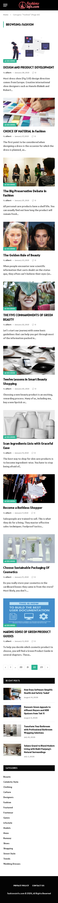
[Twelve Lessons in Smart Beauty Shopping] (29, 360)
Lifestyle (7, 822)
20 (21, 667)
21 (28, 667)
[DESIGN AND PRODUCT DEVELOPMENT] (29, 48)
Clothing (7, 787)
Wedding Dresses (11, 863)
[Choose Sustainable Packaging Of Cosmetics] (29, 548)
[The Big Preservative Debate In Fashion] (29, 172)
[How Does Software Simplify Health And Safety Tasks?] (12, 694)
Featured (8, 807)
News (6, 833)
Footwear (8, 812)
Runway (7, 838)
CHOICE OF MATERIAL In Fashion (24, 131)
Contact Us (38, 885)
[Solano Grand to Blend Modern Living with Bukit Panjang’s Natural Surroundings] (12, 750)
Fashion (7, 802)
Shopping (8, 848)
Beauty (7, 776)
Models (6, 828)
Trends (6, 858)
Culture (7, 792)
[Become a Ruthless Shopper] (29, 488)
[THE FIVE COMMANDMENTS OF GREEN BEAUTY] (29, 296)
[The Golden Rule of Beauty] (29, 236)
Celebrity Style (10, 781)
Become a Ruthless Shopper (22, 508)
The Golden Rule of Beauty (21, 255)
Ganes (6, 817)
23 (41, 667)
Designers (8, 797)
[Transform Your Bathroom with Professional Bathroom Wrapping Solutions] (12, 730)
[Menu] (5, 5)
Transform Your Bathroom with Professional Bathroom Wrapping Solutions (38, 729)
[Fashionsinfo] (29, 5)
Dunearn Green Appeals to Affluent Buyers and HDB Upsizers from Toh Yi (37, 710)
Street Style (9, 853)
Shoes (6, 843)
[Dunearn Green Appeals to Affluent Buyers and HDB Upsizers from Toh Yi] (12, 711)
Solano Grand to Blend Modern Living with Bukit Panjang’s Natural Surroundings (39, 749)
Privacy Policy (21, 885)
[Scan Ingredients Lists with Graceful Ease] (29, 424)
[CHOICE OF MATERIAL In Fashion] (29, 112)
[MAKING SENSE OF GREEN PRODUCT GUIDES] (29, 612)
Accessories (10, 61)
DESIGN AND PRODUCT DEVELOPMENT (28, 67)
